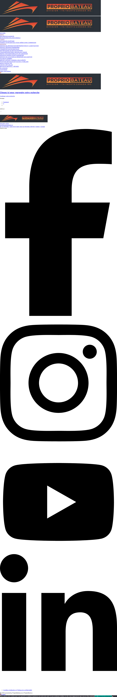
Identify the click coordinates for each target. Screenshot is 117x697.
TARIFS (2, 39)
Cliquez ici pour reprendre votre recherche (19, 92)
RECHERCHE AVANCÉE (7, 36)
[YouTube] (58, 553)
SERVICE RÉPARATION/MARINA (10, 47)
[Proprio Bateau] (50, 15)
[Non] (112, 696)
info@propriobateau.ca (6, 125)
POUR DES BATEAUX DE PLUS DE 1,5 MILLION (14, 61)
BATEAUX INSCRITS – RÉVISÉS (9, 66)
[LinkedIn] (58, 687)
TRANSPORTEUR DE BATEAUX (9, 49)
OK (96, 696)
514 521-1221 (4, 123)
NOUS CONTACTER (6, 63)
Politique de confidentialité (104, 696)
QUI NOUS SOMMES (6, 58)
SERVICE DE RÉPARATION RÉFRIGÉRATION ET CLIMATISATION (19, 46)
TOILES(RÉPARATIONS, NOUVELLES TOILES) (13, 52)
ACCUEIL (2, 33)
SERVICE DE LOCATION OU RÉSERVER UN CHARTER (16, 57)
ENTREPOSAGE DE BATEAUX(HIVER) (11, 50)
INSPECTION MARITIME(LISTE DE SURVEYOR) (14, 54)
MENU (2, 34)
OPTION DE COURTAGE (7, 41)
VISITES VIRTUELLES (6, 65)
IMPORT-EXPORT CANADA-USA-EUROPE (13, 60)
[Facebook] (58, 315)
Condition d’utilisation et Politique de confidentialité (17, 690)
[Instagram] (58, 449)
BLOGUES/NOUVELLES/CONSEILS (10, 38)
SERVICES (3, 44)
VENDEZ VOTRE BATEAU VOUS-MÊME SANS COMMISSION (18, 42)
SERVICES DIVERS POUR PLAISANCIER (12, 55)
